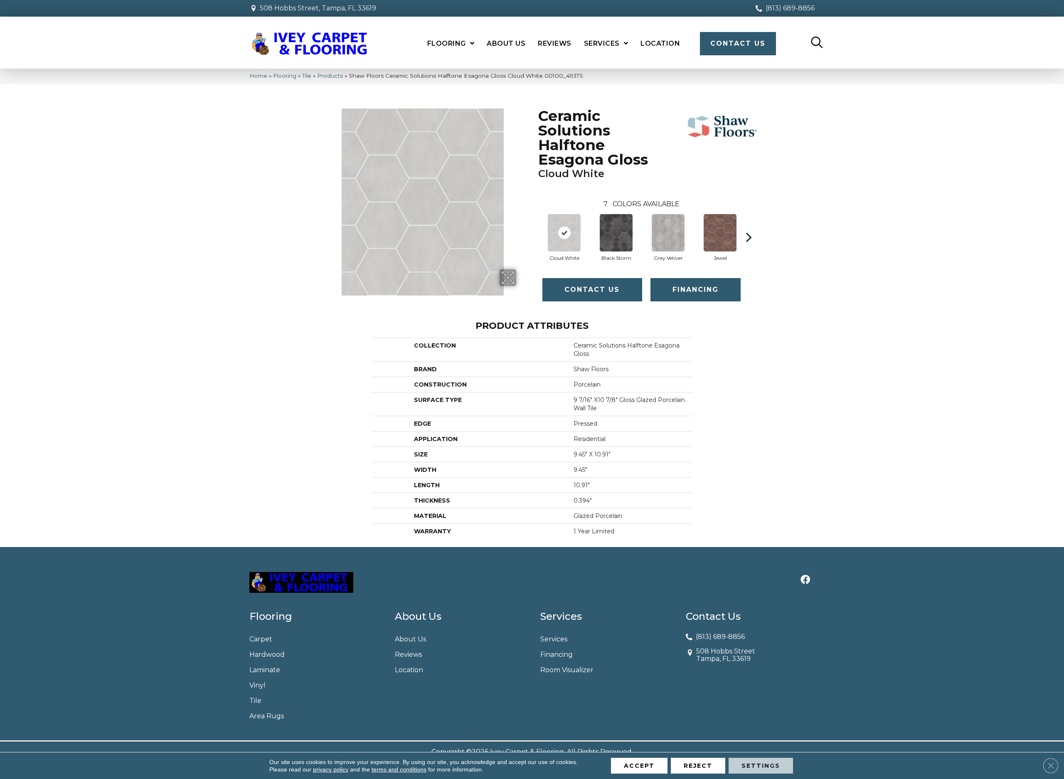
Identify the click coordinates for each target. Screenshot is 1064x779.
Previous (534, 224)
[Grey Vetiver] (668, 233)
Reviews (408, 654)
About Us (410, 639)
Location (409, 670)
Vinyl (257, 685)
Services (553, 639)
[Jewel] (720, 233)
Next (749, 224)
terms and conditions (399, 769)
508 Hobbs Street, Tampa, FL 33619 (318, 8)
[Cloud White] (564, 233)
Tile (306, 75)
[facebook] (805, 580)
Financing (695, 289)
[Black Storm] (616, 233)
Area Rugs (266, 716)
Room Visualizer (567, 670)
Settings (760, 765)
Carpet (260, 639)
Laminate (264, 670)
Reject (698, 765)
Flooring (284, 75)
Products (330, 75)
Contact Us (592, 289)
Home (258, 75)
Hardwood (267, 654)
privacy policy (330, 769)
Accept (639, 765)
